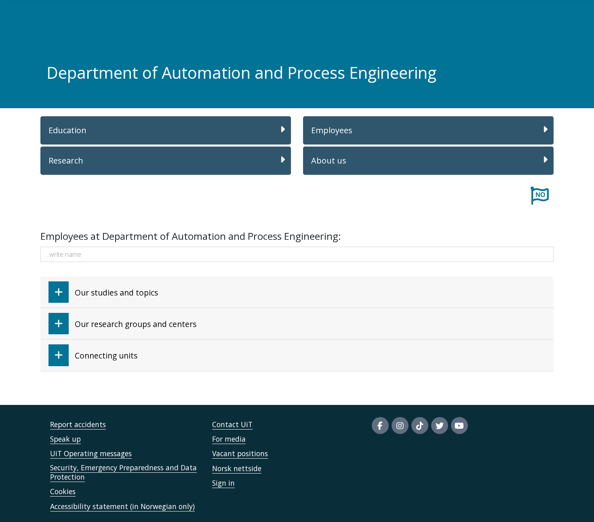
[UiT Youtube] (459, 425)
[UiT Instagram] (400, 425)
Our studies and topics (116, 292)
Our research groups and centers (135, 324)
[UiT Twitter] (439, 425)
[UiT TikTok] (419, 425)
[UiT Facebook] (380, 425)
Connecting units (106, 355)
